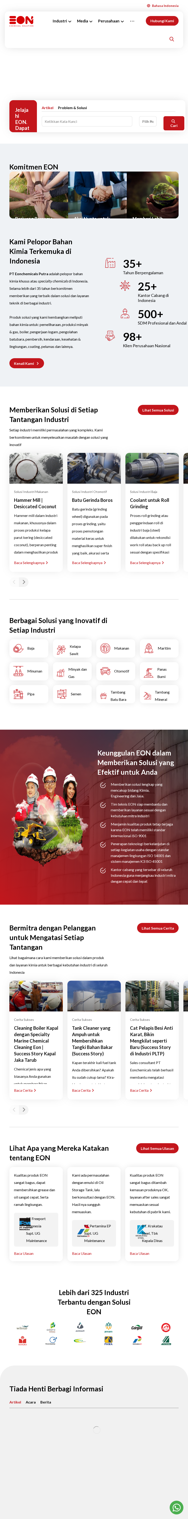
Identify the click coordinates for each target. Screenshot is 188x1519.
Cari (173, 125)
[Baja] (28, 648)
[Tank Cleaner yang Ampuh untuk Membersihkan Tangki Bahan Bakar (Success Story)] (94, 996)
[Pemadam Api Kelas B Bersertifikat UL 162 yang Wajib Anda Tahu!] (94, 1430)
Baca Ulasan (23, 1253)
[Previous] (14, 582)
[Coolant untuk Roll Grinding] (152, 468)
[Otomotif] (115, 671)
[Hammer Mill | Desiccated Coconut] (36, 468)
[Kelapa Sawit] (72, 648)
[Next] (23, 582)
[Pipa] (28, 694)
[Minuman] (28, 671)
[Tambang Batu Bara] (115, 694)
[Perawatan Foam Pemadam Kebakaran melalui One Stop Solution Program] (36, 1430)
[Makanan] (115, 648)
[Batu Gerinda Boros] (94, 468)
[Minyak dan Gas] (72, 671)
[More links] (132, 21)
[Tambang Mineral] (159, 694)
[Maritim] (159, 648)
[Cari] (172, 39)
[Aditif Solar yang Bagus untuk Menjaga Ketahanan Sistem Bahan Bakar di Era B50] (152, 1430)
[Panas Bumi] (159, 671)
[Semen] (72, 694)
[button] (26, 363)
